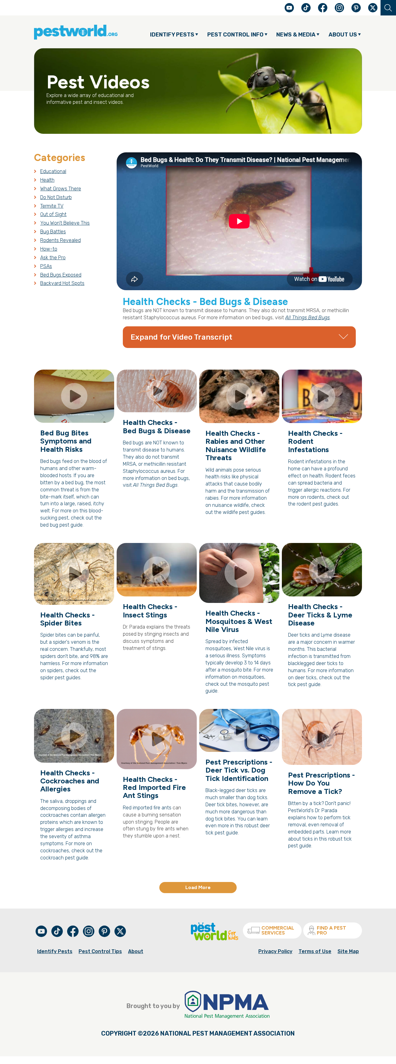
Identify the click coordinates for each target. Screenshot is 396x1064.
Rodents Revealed (60, 240)
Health (47, 180)
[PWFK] (214, 939)
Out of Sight (53, 214)
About (135, 951)
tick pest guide (304, 684)
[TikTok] (306, 11)
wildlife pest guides (244, 512)
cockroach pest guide (64, 858)
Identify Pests (54, 951)
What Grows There (60, 189)
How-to (48, 249)
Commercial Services (277, 930)
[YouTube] (290, 11)
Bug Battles (53, 232)
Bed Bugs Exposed (60, 275)
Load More (198, 887)
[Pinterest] (356, 11)
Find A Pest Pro (331, 930)
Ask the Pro (53, 258)
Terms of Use (315, 951)
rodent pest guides (317, 504)
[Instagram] (339, 7)
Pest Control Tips (100, 951)
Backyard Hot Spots (62, 283)
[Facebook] (323, 11)
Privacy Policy (275, 951)
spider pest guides (60, 677)
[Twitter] (372, 7)
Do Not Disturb (56, 197)
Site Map (348, 951)
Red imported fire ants (147, 808)
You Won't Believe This (65, 223)
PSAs (46, 266)
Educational (53, 171)
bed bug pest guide (61, 525)
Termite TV (51, 206)
